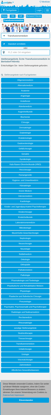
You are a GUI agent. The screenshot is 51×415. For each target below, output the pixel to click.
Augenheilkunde (25, 112)
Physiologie (25, 291)
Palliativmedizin (25, 270)
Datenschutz (8, 395)
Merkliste (45, 2)
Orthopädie (25, 265)
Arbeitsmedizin (25, 106)
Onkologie (25, 259)
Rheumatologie (25, 323)
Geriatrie (25, 154)
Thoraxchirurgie (25, 338)
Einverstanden (26, 400)
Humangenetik (25, 175)
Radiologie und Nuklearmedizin (25, 312)
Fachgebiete (11, 10)
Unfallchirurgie (25, 349)
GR (20, 16)
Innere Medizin (25, 191)
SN (12, 16)
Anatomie (25, 91)
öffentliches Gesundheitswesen (25, 370)
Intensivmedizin (25, 196)
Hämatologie (25, 186)
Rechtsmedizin (25, 317)
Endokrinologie (25, 138)
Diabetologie (25, 133)
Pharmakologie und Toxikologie (25, 280)
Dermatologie (25, 128)
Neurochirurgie (25, 244)
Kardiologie (25, 201)
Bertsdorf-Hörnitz (33, 16)
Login (39, 10)
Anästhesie (25, 101)
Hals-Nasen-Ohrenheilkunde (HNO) (25, 164)
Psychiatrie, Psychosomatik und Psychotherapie (25, 307)
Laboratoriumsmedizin (25, 222)
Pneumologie (25, 302)
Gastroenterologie (25, 143)
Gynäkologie (25, 159)
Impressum (19, 395)
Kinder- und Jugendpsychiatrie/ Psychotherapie (25, 207)
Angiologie (25, 96)
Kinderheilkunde (25, 217)
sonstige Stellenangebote (25, 328)
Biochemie (25, 117)
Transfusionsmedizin (25, 344)
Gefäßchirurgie (25, 149)
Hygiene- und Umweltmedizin (25, 180)
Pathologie (25, 275)
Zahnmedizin (25, 365)
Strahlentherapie (25, 333)
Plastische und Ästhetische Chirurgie (25, 296)
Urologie (25, 354)
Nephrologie (25, 238)
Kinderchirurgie (25, 212)
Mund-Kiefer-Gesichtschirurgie (25, 233)
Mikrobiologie (25, 228)
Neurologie (25, 249)
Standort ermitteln (17, 44)
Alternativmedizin (25, 85)
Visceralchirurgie (25, 360)
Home (4, 16)
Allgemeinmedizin (25, 80)
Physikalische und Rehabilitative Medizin (25, 286)
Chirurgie (25, 122)
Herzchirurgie (25, 170)
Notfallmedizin (25, 254)
